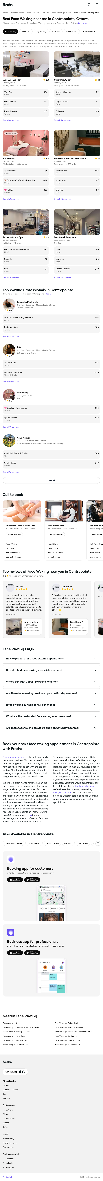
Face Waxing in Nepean (12, 1023)
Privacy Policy (8, 1138)
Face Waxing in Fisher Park (14, 1036)
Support (6, 1123)
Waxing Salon (17, 13)
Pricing (5, 1114)
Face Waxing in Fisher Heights (67, 1023)
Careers (6, 1085)
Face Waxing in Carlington (66, 1036)
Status (5, 1127)
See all (51, 480)
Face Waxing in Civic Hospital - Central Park (21, 1027)
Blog (4, 1094)
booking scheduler (84, 786)
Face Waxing (33, 13)
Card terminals (9, 1118)
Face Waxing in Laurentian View (16, 1044)
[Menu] (97, 4)
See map (82, 23)
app (30, 815)
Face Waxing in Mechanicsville (67, 1044)
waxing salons (17, 757)
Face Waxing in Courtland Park (67, 1040)
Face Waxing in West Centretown (69, 1027)
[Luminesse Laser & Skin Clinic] (22, 530)
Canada (45, 13)
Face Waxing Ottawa (61, 13)
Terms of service (10, 1143)
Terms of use (8, 1147)
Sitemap (6, 1098)
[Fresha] (8, 4)
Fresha (6, 757)
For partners (8, 1110)
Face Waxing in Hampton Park (15, 1040)
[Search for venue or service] (89, 4)
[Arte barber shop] (64, 530)
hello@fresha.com (62, 792)
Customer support (10, 1090)
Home (5, 13)
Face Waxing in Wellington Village (16, 1032)
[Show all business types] (97, 843)
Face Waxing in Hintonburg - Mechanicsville (73, 1032)
